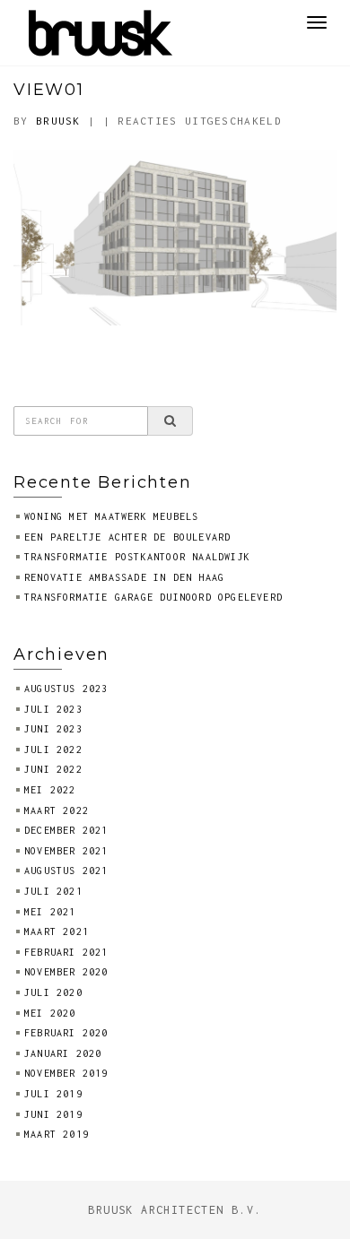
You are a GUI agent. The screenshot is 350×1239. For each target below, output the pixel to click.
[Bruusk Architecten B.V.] (101, 31)
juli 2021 (53, 891)
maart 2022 (56, 810)
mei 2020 (50, 1013)
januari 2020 (62, 1053)
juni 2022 (53, 769)
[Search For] (170, 420)
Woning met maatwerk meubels (111, 516)
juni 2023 (53, 728)
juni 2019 (53, 1114)
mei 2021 (50, 911)
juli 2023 (53, 709)
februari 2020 (66, 1032)
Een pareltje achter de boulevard (127, 537)
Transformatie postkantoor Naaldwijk (137, 556)
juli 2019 (53, 1093)
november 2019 (66, 1073)
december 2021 (66, 830)
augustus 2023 (66, 688)
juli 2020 (53, 992)
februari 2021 (66, 952)
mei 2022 (50, 789)
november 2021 (66, 850)
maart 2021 (56, 931)
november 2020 (66, 971)
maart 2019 (56, 1134)
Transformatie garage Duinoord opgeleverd (153, 597)
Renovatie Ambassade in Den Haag (124, 577)
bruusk (58, 120)
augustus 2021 (66, 870)
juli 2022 (53, 749)
